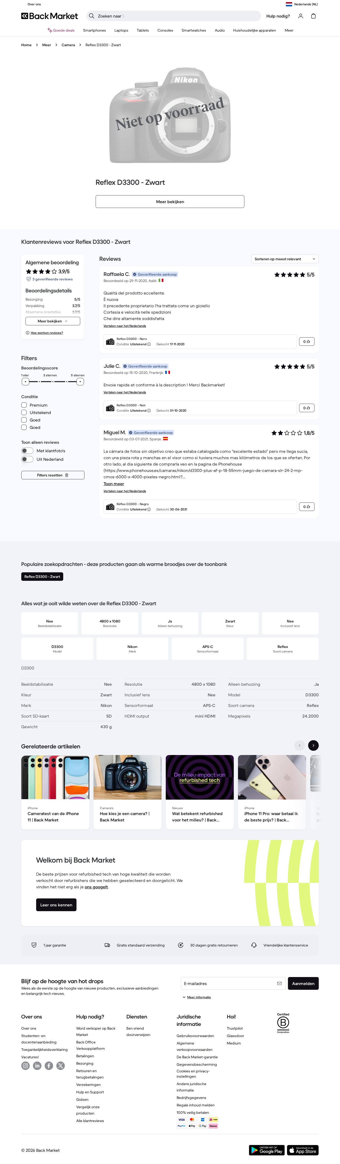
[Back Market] (49, 16)
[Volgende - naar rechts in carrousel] (313, 745)
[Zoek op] (91, 16)
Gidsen (82, 1099)
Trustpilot (235, 1028)
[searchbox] (178, 16)
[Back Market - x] (60, 1065)
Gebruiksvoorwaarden (195, 1035)
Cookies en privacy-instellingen (193, 1074)
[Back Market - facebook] (49, 1065)
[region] (170, 793)
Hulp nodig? (278, 16)
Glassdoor (235, 1035)
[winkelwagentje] (313, 16)
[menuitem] (94, 30)
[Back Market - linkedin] (37, 1065)
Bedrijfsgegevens (191, 1097)
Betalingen (85, 1056)
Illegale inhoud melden (196, 1105)
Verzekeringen (88, 1084)
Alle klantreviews (90, 1120)
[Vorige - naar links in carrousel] (299, 745)
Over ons (28, 1028)
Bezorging (85, 1063)
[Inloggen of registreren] (300, 16)
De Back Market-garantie (197, 1057)
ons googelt (96, 886)
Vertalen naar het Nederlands (125, 326)
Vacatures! (30, 1057)
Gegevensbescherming (197, 1064)
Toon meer (114, 483)
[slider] (25, 381)
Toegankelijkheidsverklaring (44, 1049)
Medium (234, 1043)
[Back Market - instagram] (25, 1065)
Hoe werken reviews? (47, 333)
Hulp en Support (90, 1092)
